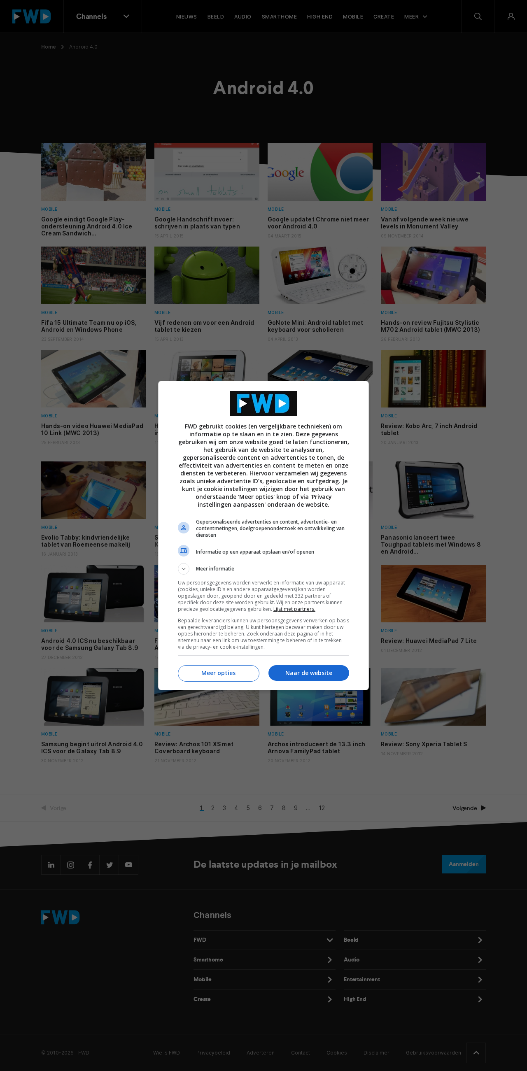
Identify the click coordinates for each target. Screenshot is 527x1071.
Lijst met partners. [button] (294, 608)
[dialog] (263, 535)
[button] (263, 569)
